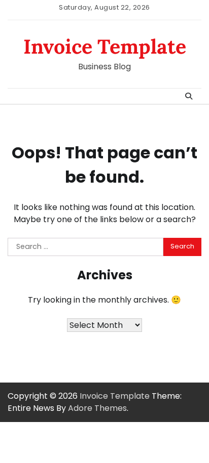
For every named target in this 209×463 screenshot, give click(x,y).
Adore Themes (97, 408)
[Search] (188, 96)
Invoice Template (104, 46)
